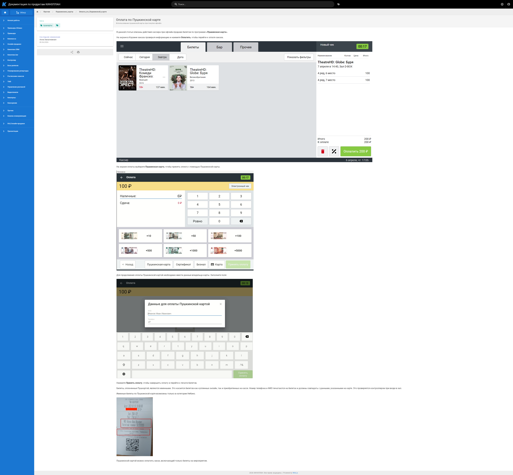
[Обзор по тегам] (338, 4)
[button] (502, 4)
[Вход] (509, 4)
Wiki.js (295, 473)
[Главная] (5, 12)
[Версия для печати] (78, 52)
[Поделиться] (72, 52)
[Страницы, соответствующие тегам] (57, 25)
